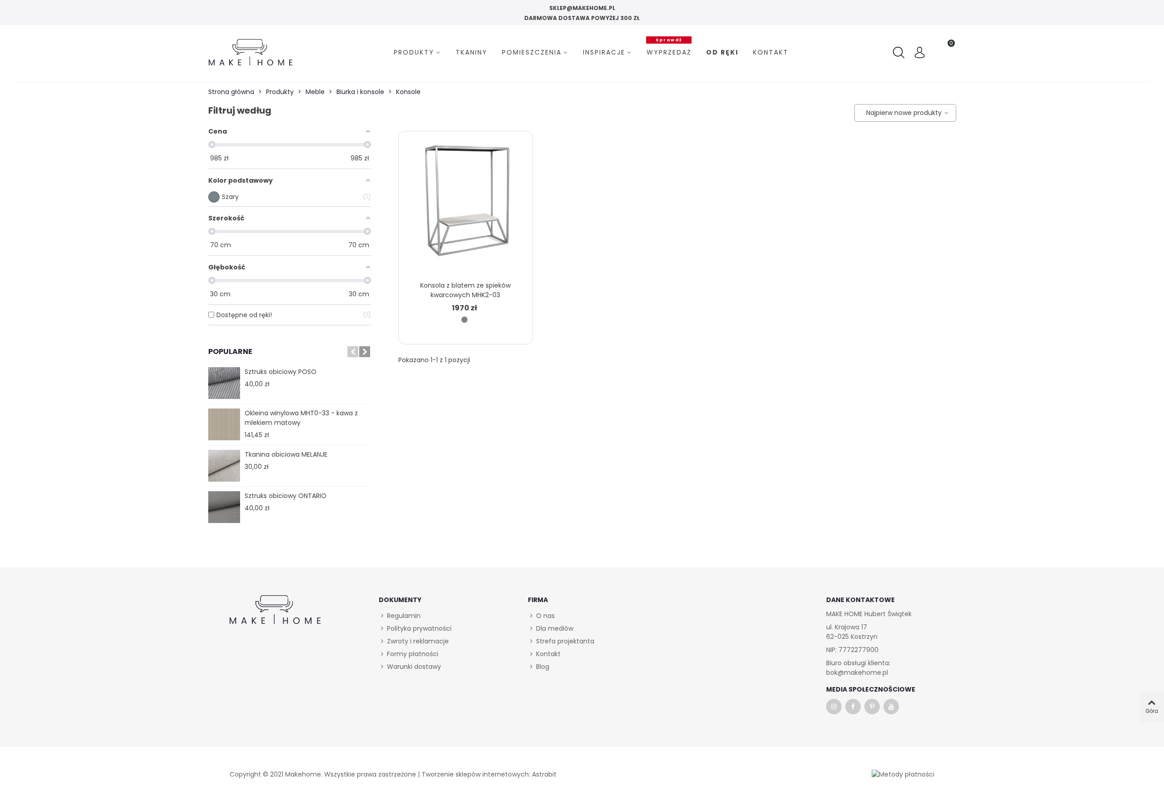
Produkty (414, 52)
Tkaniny (471, 52)
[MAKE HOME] (250, 52)
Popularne (230, 351)
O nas (545, 615)
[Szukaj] (900, 52)
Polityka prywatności (419, 628)
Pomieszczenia (532, 52)
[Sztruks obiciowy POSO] (224, 383)
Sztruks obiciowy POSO (280, 371)
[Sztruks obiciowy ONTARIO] (224, 507)
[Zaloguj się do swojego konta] (919, 53)
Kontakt (770, 52)
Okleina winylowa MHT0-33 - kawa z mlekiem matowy (301, 417)
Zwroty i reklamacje (418, 641)
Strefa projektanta (565, 641)
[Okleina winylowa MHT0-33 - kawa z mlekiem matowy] (224, 424)
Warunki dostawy (414, 666)
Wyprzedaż (669, 51)
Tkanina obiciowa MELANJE (286, 454)
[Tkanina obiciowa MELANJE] (224, 466)
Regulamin (404, 615)
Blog (542, 666)
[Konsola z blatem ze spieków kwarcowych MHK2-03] (465, 203)
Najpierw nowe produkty (902, 112)
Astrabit (544, 774)
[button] (352, 351)
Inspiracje (604, 52)
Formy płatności (412, 653)
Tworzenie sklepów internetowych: (475, 774)
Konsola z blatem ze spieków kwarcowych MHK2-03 (465, 290)
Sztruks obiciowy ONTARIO (285, 495)
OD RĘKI (722, 52)
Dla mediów (554, 628)
